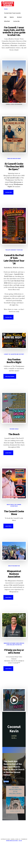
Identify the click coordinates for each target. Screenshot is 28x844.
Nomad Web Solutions (12, 840)
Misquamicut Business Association (14, 574)
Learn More (8, 526)
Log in (20, 840)
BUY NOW (6, 781)
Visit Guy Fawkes (9, 376)
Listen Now (8, 453)
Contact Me (8, 192)
